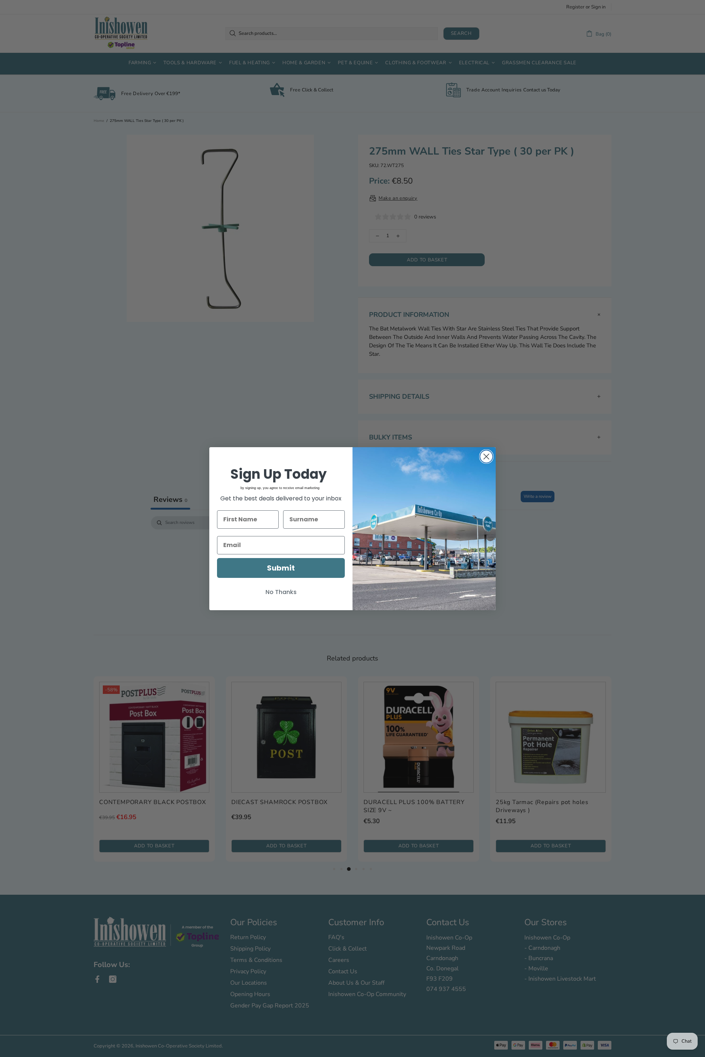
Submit (281, 568)
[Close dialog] (486, 456)
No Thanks (281, 592)
